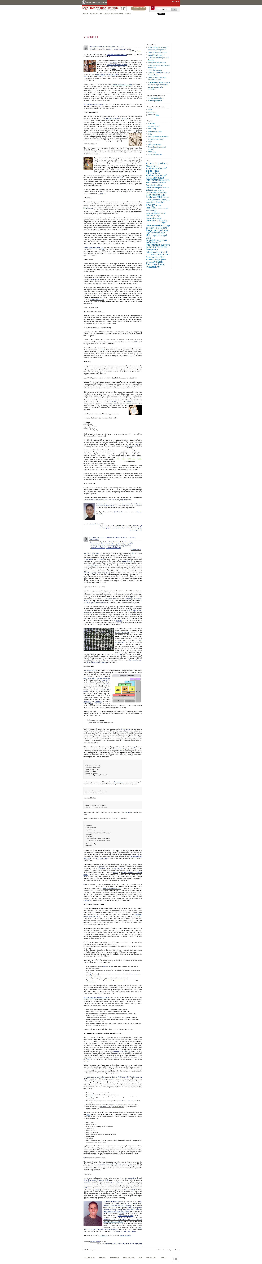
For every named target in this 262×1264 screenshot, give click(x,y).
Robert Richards (125, 1235)
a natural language (93, 565)
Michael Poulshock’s (117, 64)
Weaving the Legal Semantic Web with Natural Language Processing (108, 500)
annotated (89, 559)
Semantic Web (127, 561)
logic (91, 703)
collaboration (160, 182)
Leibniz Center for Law (124, 528)
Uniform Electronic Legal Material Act (155, 264)
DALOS (114, 68)
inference (101, 869)
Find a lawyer (104, 13)
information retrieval (114, 542)
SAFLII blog (152, 152)
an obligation (94, 280)
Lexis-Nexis (108, 599)
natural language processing (122, 49)
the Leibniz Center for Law (94, 248)
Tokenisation (90, 1095)
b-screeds (151, 123)
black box (87, 1059)
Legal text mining (120, 544)
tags (134, 747)
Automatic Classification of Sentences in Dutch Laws (117, 1164)
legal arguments (106, 980)
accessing (113, 63)
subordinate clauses (105, 1106)
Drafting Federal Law (97, 299)
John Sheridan (157, 202)
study (88, 1114)
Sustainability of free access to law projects (156, 258)
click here (98, 702)
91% (136, 342)
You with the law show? (156, 55)
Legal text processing (97, 49)
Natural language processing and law (136, 529)
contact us (114, 1258)
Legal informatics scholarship (156, 219)
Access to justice (155, 163)
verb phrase (129, 1101)
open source (91, 1077)
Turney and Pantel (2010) (121, 1051)
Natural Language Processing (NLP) (97, 573)
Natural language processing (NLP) (96, 998)
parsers (137, 444)
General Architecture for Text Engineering (129, 1244)
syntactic (93, 1101)
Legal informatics (153, 216)
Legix (150, 142)
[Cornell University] (84, 4)
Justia (150, 134)
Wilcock (97, 1190)
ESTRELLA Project (122, 526)
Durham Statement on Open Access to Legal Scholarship (156, 194)
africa (167, 164)
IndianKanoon (159, 199)
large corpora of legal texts (112, 888)
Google (130, 597)
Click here (107, 684)
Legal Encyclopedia (117, 13)
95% (103, 250)
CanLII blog (152, 129)
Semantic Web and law (114, 547)
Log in (150, 109)
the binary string (124, 729)
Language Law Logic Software (158, 136)
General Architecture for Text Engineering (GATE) (113, 1078)
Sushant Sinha (163, 254)
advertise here (129, 1258)
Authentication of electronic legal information (156, 178)
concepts (119, 621)
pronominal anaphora (118, 1106)
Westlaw (116, 599)
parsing (98, 1101)
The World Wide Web (91, 553)
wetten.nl (125, 118)
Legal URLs (157, 235)
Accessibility (90, 1258)
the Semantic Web (135, 660)
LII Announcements (154, 144)
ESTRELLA (130, 402)
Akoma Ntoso (152, 166)
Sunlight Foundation (155, 154)
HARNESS (113, 402)
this (118, 170)
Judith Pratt (118, 512)
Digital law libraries (159, 190)
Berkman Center (153, 126)
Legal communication (153, 211)
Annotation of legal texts (98, 542)
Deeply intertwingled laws (157, 62)
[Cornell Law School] (96, 4)
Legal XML (109, 49)
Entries (152, 112)
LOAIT (134, 1190)
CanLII (163, 180)
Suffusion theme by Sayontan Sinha (167, 1250)
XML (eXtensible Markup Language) (97, 678)
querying (109, 1182)
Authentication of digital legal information (156, 171)
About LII (85, 13)
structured (100, 559)
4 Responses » (136, 549)
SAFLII (153, 254)
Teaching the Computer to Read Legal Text (106, 47)
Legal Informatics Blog (155, 139)
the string (117, 654)
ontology (115, 74)
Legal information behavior (153, 223)
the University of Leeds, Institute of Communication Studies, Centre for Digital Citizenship (122, 1204)
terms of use (151, 1258)
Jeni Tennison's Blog (155, 131)
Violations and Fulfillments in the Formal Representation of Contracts (122, 1220)
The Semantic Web (90, 670)
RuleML (115, 872)
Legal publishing (157, 230)
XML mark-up (100, 74)
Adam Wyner (108, 1244)
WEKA (130, 356)
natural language (122, 632)
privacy (154, 249)
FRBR (159, 197)
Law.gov (151, 205)
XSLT (97, 859)
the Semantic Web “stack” (97, 691)
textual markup (118, 178)
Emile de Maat (101, 504)
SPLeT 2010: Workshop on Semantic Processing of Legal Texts (113, 1228)
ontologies (87, 702)
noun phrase (122, 1101)
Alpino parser (131, 446)
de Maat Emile (94, 524)
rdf (166, 252)
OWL (109, 74)
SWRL (85, 76)
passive (104, 966)
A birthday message (155, 70)
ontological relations (92, 974)
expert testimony (119, 980)
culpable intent (90, 982)
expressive (119, 749)
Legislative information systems (158, 243)
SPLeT (126, 1190)
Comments (153, 115)
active (110, 966)
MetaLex (102, 194)
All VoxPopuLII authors (155, 98)
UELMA (149, 262)
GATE (132, 190)
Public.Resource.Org (155, 252)
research (148, 255)
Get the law (94, 13)
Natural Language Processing (94, 104)
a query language (117, 869)
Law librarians (153, 206)
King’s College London (125, 1215)
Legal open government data (158, 226)
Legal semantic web (107, 544)
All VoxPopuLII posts (155, 101)
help (140, 1258)
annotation (87, 1182)
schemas (127, 812)
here (103, 350)
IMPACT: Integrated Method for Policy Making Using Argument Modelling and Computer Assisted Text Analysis (122, 1210)
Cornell (121, 1213)
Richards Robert (95, 1242)
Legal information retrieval (156, 224)
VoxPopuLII (91, 37)
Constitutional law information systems (155, 186)
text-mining (100, 1077)
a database (87, 900)
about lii (102, 1258)
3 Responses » (136, 51)
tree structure (118, 782)
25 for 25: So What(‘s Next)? (157, 52)
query (101, 867)
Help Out (128, 13)
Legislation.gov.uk (112, 118)
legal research (152, 232)
